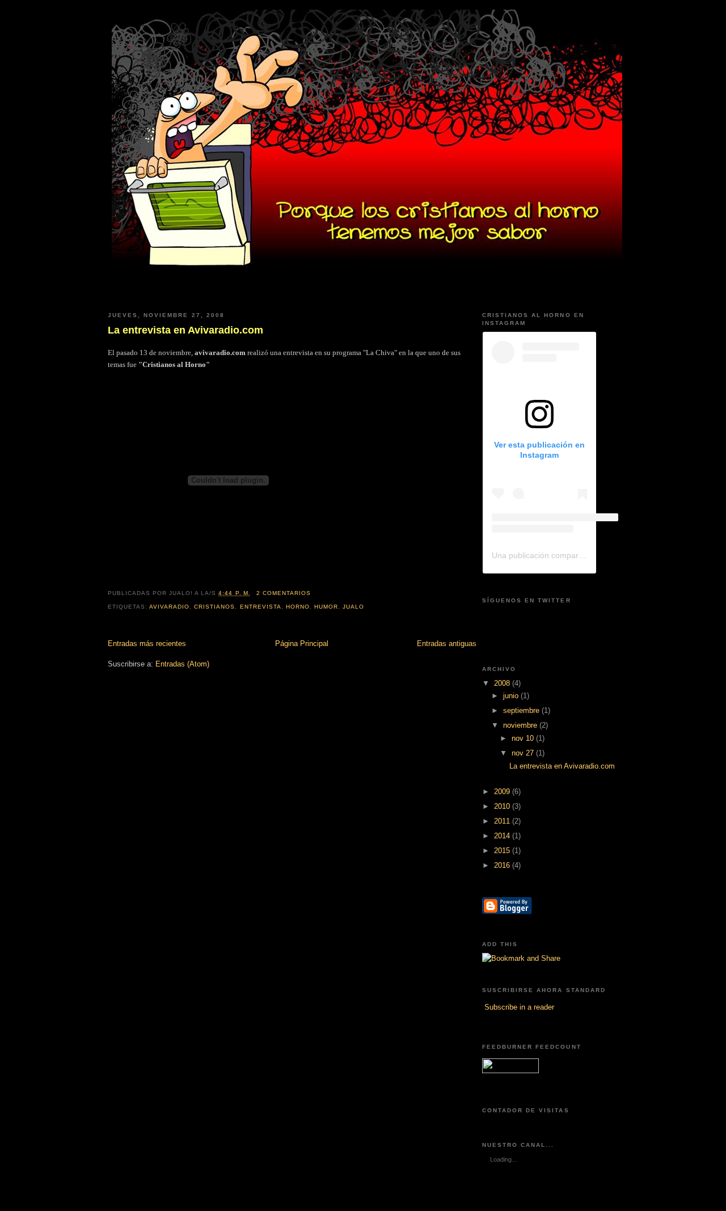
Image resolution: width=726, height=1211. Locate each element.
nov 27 (524, 753)
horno (298, 607)
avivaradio (169, 607)
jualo (353, 607)
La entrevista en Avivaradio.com (185, 330)
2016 (503, 865)
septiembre (522, 710)
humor (326, 607)
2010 (503, 806)
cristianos (214, 607)
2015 (503, 850)
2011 (503, 821)
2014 (503, 836)
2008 (503, 683)
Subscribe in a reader (519, 1007)
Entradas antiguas (446, 643)
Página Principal (301, 643)
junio (512, 695)
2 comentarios (283, 593)
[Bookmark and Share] (521, 958)
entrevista (260, 607)
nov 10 (524, 738)
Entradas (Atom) (182, 664)
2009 (503, 791)
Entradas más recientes (147, 643)
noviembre (521, 725)
